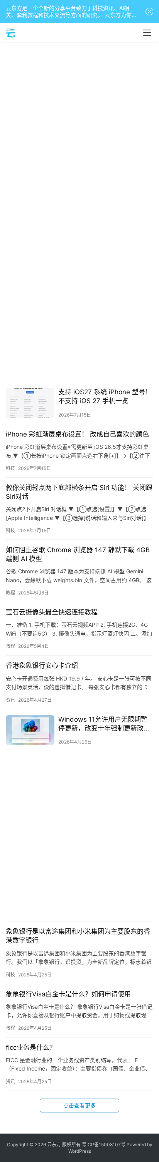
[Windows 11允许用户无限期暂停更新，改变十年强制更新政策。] (30, 730)
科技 (10, 468)
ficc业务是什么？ (31, 1047)
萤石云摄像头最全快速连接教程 (52, 612)
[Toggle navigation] (147, 33)
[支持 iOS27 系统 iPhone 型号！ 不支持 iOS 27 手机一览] (30, 403)
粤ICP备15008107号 (103, 1144)
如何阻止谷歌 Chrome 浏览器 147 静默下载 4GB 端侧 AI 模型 (78, 554)
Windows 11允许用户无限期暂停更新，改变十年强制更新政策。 (102, 724)
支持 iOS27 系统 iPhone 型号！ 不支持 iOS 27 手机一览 (105, 396)
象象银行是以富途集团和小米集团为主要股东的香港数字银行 (78, 936)
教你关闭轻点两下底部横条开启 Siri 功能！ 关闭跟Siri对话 (79, 492)
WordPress (79, 1151)
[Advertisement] (79, 129)
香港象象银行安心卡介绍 (42, 665)
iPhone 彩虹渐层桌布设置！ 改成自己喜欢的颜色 (77, 434)
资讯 (10, 700)
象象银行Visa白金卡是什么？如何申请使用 (68, 994)
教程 (10, 593)
